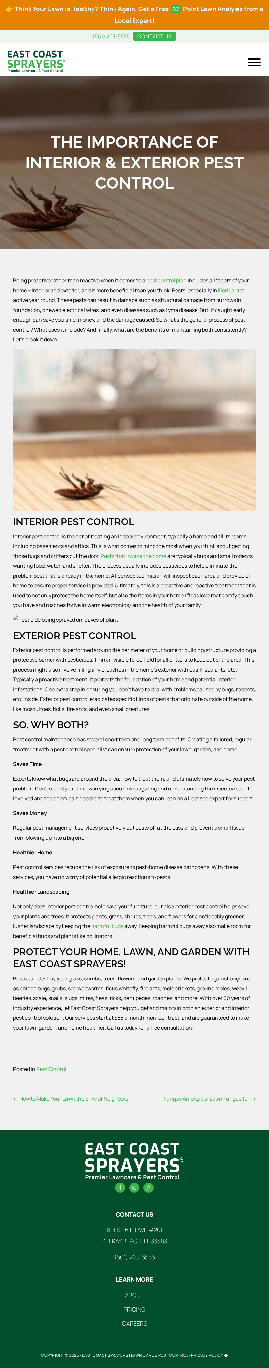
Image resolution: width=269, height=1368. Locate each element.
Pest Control (51, 1069)
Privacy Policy (207, 1355)
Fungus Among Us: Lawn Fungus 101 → (210, 1098)
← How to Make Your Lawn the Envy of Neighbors (70, 1098)
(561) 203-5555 (111, 36)
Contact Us (154, 36)
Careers (134, 1323)
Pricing (134, 1309)
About (134, 1295)
